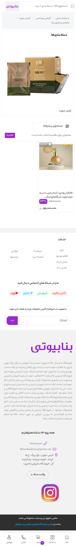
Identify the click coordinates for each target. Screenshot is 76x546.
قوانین (14, 251)
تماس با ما (62, 268)
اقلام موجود (62, 256)
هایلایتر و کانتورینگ (60, 23)
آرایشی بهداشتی (43, 18)
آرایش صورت (24, 18)
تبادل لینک (61, 262)
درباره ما (38, 251)
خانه (62, 250)
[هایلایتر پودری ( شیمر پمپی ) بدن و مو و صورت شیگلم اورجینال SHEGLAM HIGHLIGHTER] (56, 166)
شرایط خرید (37, 257)
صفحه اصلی (61, 18)
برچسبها (14, 257)
